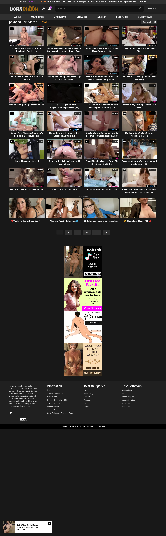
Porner (23, 2)
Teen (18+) (88, 393)
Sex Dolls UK (84, 426)
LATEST (102, 17)
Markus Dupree (128, 397)
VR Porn (91, 2)
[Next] (96, 232)
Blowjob (87, 397)
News (49, 390)
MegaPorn (65, 426)
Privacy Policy (52, 397)
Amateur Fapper (79, 2)
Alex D (124, 393)
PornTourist (101, 2)
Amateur (87, 400)
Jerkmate (142, 2)
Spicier (43, 2)
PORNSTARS (61, 17)
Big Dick (87, 406)
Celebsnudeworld (115, 2)
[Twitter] (11, 413)
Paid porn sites (53, 2)
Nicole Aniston (127, 403)
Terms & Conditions (55, 393)
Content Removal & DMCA (57, 400)
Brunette (87, 403)
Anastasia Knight (128, 400)
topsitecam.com (130, 2)
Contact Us (51, 410)
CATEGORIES (38, 17)
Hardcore (88, 390)
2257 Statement (53, 403)
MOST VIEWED (146, 17)
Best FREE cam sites (97, 426)
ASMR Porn (74, 426)
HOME (18, 17)
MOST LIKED (123, 17)
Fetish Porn (151, 9)
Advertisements (53, 406)
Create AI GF (33, 2)
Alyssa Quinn (127, 390)
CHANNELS (82, 17)
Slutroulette (66, 2)
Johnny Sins (127, 406)
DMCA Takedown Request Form (60, 413)
